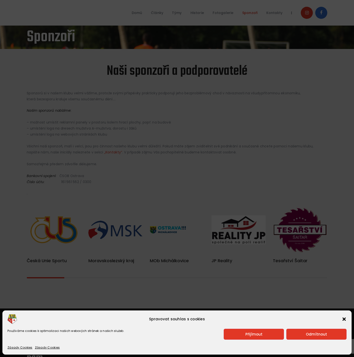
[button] (344, 319)
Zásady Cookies (20, 347)
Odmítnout (316, 334)
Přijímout (253, 334)
